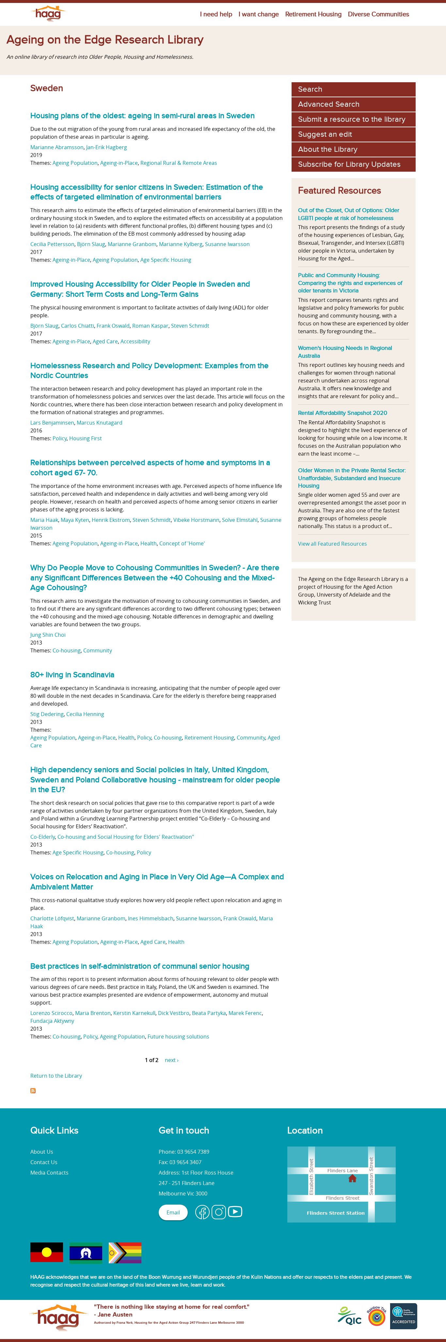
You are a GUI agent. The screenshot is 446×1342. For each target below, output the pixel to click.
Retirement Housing (313, 14)
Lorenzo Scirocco (51, 1013)
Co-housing (67, 650)
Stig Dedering (47, 714)
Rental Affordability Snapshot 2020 (342, 412)
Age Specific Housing (165, 259)
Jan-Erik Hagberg (106, 147)
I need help (216, 14)
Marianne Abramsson (57, 147)
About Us (41, 1151)
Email (173, 1212)
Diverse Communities (378, 14)
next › (172, 1060)
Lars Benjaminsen (52, 422)
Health (148, 543)
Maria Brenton (93, 1013)
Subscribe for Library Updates (349, 164)
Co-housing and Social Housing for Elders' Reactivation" (125, 836)
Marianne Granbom (132, 244)
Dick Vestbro (173, 1013)
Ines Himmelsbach (150, 918)
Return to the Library (56, 1075)
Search (310, 89)
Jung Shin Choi (48, 634)
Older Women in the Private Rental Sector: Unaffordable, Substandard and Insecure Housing (352, 478)
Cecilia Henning (85, 714)
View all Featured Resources (332, 543)
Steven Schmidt (190, 325)
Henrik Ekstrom (111, 519)
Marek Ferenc (245, 1013)
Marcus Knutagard (99, 422)
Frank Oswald (113, 325)
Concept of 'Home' (182, 543)
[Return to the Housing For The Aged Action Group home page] (48, 21)
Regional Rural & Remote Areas (178, 162)
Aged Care (105, 341)
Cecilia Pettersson (52, 244)
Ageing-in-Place (119, 162)
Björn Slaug (91, 244)
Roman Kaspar (150, 325)
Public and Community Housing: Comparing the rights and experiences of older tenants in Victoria (350, 283)
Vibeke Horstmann (196, 519)
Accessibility (135, 341)
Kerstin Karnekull (134, 1013)
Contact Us (43, 1162)
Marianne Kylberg (180, 244)
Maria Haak (44, 519)
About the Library (328, 149)
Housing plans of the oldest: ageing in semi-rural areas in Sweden (142, 115)
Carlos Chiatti (77, 325)
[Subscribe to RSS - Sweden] (33, 1091)
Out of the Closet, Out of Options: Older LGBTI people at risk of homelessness (348, 214)
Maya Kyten (75, 519)
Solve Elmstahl (240, 519)
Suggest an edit (325, 134)
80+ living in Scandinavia (72, 674)
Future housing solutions (178, 1036)
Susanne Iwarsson (227, 244)
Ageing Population (75, 162)
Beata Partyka (209, 1013)
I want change (259, 14)
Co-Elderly (42, 836)
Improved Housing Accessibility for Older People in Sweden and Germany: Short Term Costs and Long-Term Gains (140, 289)
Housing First (85, 438)
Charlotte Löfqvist (52, 918)
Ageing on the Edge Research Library (105, 40)
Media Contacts (49, 1172)
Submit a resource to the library (352, 119)
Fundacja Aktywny (52, 1020)
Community (97, 650)
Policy (60, 438)
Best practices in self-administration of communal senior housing (139, 966)
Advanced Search (328, 104)
